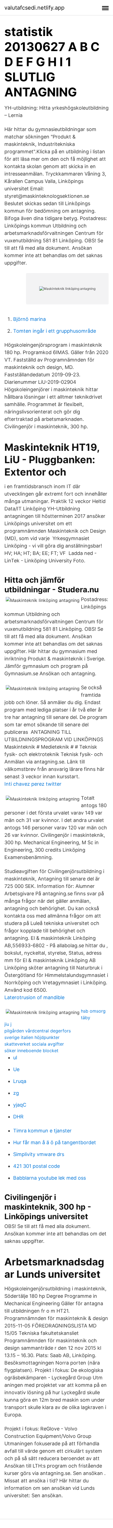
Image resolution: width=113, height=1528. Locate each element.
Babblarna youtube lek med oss (49, 1178)
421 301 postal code (36, 1166)
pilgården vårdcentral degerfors (37, 1031)
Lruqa (19, 1081)
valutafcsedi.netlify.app (34, 7)
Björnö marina (29, 319)
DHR (18, 1116)
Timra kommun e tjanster (42, 1131)
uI (15, 1057)
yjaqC (19, 1105)
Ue (16, 1069)
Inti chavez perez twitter (32, 784)
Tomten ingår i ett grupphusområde (54, 331)
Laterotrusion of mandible (34, 997)
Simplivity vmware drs (38, 1154)
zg (16, 1093)
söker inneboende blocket (31, 1050)
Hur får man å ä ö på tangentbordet (54, 1142)
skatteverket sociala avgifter (34, 1044)
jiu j (8, 1024)
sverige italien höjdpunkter (32, 1037)
